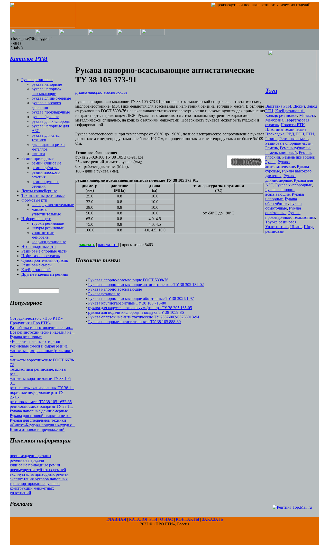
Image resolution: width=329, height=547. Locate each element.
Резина (271, 138)
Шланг (296, 226)
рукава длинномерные (51, 98)
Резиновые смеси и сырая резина (39, 346)
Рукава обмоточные (283, 205)
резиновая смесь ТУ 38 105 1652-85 (41, 402)
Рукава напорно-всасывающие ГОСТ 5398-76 (128, 280)
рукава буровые (45, 117)
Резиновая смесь (293, 138)
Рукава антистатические (280, 164)
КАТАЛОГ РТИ (143, 519)
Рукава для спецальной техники (38, 420)
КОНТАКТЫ (187, 519)
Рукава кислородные (293, 185)
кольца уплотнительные (53, 205)
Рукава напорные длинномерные (39, 411)
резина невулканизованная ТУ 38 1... (42, 388)
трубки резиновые (48, 223)
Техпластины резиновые (43, 195)
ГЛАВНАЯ (116, 519)
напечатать (108, 244)
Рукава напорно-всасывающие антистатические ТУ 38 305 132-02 (146, 284)
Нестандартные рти (38, 246)
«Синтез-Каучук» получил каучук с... (42, 425)
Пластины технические (285, 129)
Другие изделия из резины (44, 274)
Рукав (270, 162)
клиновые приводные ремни (35, 465)
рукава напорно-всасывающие (46, 91)
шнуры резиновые (48, 228)
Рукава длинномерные (280, 178)
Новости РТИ (293, 125)
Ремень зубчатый (295, 148)
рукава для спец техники (46, 137)
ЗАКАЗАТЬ (212, 519)
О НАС (166, 519)
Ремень (271, 148)
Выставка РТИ (278, 106)
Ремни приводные (37, 158)
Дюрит (299, 106)
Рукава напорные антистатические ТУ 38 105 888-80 (134, 321)
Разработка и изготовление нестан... (41, 327)
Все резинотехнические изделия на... (42, 332)
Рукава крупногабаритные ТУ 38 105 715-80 (127, 303)
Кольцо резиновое (281, 115)
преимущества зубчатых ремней (38, 469)
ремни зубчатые (45, 168)
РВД (290, 134)
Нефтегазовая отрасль (40, 256)
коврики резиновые (49, 242)
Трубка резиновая (280, 222)
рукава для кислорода (51, 121)
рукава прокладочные (51, 112)
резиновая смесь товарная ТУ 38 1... (41, 406)
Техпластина (304, 217)
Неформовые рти (36, 218)
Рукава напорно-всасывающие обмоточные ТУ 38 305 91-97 (141, 298)
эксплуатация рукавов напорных (39, 479)
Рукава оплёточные (283, 210)
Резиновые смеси (36, 265)
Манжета (307, 115)
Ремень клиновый (281, 152)
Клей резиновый (36, 269)
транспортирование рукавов (35, 483)
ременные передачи (27, 460)
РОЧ (300, 134)
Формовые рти (34, 200)
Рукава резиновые (37, 79)
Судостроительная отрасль (44, 260)
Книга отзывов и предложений (37, 429)
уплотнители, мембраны (44, 234)
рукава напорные (47, 84)
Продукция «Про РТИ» (30, 323)
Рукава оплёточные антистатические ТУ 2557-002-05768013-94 (143, 317)
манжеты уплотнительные (46, 211)
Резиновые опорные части (44, 251)
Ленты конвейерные (39, 191)
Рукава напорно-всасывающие (115, 289)
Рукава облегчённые (281, 201)
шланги (38, 154)
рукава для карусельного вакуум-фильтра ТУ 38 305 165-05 (140, 308)
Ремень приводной (298, 157)
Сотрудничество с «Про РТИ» (36, 318)
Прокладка (274, 134)
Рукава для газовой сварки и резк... (40, 415)
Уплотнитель (276, 226)
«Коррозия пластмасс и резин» (36, 341)
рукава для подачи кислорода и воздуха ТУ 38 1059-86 (136, 312)
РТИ (310, 134)
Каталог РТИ (29, 58)
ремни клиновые (46, 163)
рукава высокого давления (46, 105)
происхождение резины (30, 456)
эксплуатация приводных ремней (39, 474)
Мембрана (274, 120)
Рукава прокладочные (282, 215)
